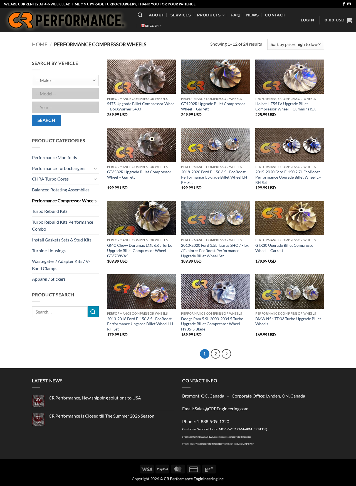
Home (39, 44)
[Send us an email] (349, 4)
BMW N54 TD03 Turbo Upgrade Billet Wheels (288, 321)
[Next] (226, 354)
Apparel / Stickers (49, 279)
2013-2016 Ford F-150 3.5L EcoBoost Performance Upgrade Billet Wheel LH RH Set (140, 323)
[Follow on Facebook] (343, 4)
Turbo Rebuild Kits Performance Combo (62, 225)
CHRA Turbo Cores (50, 178)
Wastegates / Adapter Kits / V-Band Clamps (61, 264)
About (156, 15)
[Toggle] (95, 168)
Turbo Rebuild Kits (50, 211)
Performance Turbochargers (58, 168)
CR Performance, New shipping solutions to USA (95, 397)
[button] (307, 20)
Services (180, 15)
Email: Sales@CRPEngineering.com (215, 408)
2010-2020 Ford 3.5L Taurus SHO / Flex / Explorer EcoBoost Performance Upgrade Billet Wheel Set (215, 250)
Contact (275, 15)
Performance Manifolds (54, 157)
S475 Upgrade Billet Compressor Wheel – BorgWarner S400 (141, 106)
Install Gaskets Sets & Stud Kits (62, 239)
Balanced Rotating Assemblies (61, 189)
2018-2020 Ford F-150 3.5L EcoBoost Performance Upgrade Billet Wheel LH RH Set (214, 176)
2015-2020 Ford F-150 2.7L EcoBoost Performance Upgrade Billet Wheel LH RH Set (288, 176)
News (252, 15)
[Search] (140, 15)
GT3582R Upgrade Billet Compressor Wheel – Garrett (139, 174)
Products (209, 15)
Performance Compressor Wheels (64, 200)
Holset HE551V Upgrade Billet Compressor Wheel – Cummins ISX (285, 106)
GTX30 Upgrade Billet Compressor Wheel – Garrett (285, 248)
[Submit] (93, 311)
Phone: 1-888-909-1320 (205, 421)
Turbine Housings (49, 250)
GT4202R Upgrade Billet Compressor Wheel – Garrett (213, 106)
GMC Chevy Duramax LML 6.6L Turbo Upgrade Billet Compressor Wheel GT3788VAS (139, 250)
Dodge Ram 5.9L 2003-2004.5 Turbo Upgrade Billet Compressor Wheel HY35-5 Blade (212, 323)
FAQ (235, 15)
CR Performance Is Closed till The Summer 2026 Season (101, 415)
